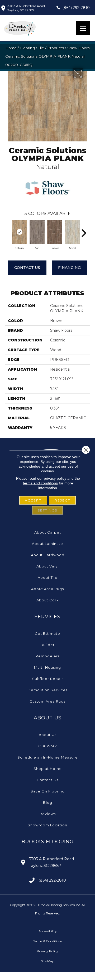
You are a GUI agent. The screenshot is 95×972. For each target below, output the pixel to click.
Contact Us (27, 267)
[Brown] (55, 232)
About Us (47, 735)
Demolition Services (48, 690)
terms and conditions (40, 483)
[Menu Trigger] (83, 28)
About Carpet (47, 532)
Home (11, 48)
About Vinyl (47, 566)
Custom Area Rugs (47, 701)
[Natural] (19, 232)
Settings (47, 510)
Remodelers (48, 656)
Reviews (48, 814)
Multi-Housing (47, 667)
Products (56, 48)
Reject (62, 500)
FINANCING (69, 267)
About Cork (47, 600)
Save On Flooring (48, 791)
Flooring (27, 48)
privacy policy (55, 478)
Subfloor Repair (47, 679)
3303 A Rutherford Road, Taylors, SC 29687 (26, 8)
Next (84, 230)
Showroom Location (47, 825)
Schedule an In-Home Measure (47, 757)
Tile (41, 48)
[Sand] (72, 232)
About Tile (48, 577)
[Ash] (37, 232)
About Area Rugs (47, 589)
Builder (47, 645)
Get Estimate (47, 633)
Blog (47, 802)
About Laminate (47, 543)
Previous (8, 230)
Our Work (47, 746)
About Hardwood (47, 555)
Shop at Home (48, 768)
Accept (33, 500)
